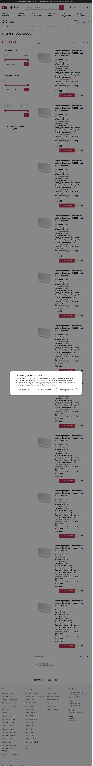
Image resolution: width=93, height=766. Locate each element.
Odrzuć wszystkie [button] (44, 390)
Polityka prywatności (48, 385)
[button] (22, 390)
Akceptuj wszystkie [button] (66, 390)
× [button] (79, 373)
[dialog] (46, 383)
